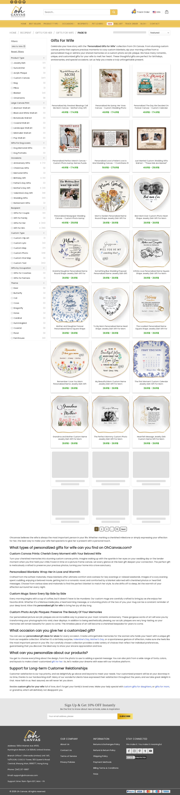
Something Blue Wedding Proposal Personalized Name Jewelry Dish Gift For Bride (110, 273)
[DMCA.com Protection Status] (149, 757)
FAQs (95, 773)
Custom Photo (21, 253)
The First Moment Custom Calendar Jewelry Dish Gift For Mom (151, 382)
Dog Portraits (20, 153)
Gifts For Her (43, 32)
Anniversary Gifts (22, 163)
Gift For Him (19, 228)
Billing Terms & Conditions (105, 768)
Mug (16, 82)
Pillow (16, 87)
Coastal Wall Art (22, 123)
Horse (16, 313)
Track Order (131, 23)
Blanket (17, 92)
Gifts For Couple (21, 213)
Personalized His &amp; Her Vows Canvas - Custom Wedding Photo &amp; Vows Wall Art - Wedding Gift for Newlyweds (110, 109)
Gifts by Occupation (21, 268)
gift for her (57, 661)
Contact (154, 23)
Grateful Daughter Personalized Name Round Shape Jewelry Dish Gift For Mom (69, 273)
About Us (64, 744)
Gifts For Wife (65, 32)
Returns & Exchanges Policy (106, 744)
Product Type (51, 23)
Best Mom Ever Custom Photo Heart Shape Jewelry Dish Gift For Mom (151, 217)
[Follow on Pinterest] (19, 2)
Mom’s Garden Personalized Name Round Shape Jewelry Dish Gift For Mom (110, 218)
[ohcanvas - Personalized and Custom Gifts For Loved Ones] (18, 12)
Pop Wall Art (19, 138)
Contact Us (66, 750)
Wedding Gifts (21, 198)
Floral (16, 333)
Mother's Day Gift (22, 188)
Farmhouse (19, 338)
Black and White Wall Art (25, 113)
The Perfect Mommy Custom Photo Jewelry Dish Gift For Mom (110, 437)
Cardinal (18, 318)
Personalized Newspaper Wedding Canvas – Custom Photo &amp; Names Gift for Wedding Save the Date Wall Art (70, 219)
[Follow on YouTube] (24, 2)
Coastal (17, 328)
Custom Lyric (20, 243)
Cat (15, 298)
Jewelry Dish (19, 62)
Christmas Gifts (21, 168)
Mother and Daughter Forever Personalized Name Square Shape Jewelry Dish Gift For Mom (69, 328)
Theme (14, 283)
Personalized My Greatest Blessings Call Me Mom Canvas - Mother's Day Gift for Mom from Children (70, 108)
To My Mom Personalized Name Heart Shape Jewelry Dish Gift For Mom (110, 327)
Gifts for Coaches (22, 273)
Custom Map (20, 248)
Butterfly (18, 293)
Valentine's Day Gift (23, 193)
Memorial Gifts (21, 173)
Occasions (68, 23)
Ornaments (19, 97)
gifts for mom (162, 686)
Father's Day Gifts (22, 183)
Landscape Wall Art (23, 128)
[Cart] (166, 12)
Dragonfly (18, 308)
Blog (143, 23)
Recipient (25, 32)
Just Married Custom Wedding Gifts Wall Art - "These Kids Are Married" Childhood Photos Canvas (151, 163)
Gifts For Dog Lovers (20, 143)
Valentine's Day (81, 639)
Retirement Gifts (22, 203)
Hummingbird (20, 323)
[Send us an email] (15, 2)
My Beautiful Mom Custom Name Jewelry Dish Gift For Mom (110, 382)
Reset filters (17, 51)
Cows (16, 303)
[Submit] (113, 12)
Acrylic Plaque (20, 72)
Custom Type (18, 233)
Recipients (83, 23)
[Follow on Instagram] (11, 2)
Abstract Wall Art (22, 108)
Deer (16, 288)
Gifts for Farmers (22, 278)
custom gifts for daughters (137, 686)
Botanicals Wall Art (23, 118)
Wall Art (118, 23)
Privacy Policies (67, 762)
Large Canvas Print (20, 102)
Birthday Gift (20, 178)
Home (23, 23)
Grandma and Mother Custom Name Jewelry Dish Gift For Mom (70, 437)
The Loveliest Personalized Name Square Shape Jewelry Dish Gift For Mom (151, 328)
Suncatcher (19, 67)
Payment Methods (102, 762)
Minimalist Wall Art (22, 133)
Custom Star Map (22, 258)
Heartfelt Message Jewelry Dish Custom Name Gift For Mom (151, 437)
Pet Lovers (97, 23)
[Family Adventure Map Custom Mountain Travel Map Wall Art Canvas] (70, 83)
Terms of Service (68, 756)
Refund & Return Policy (104, 750)
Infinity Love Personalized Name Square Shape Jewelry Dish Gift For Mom (151, 272)
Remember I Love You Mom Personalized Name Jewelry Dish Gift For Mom (69, 384)
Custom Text (20, 263)
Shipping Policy (100, 756)
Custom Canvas (22, 77)
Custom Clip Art (21, 238)
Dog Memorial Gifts (23, 148)
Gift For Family (20, 218)
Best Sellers (35, 23)
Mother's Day (97, 639)
